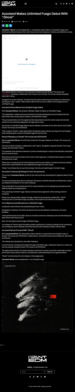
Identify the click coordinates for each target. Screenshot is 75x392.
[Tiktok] (64, 4)
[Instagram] (61, 4)
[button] (25, 3)
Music (26, 21)
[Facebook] (72, 4)
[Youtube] (67, 4)
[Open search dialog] (56, 4)
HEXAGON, (6, 94)
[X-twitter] (69, 4)
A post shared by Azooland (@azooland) (26, 88)
